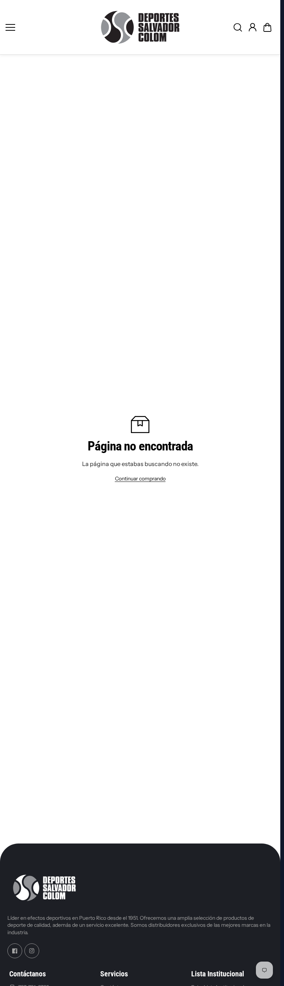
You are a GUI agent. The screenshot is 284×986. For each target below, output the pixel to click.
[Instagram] (31, 950)
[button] (267, 27)
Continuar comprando (140, 478)
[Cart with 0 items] (267, 27)
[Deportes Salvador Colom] (140, 27)
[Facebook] (14, 950)
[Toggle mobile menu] (48, 27)
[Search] (237, 27)
